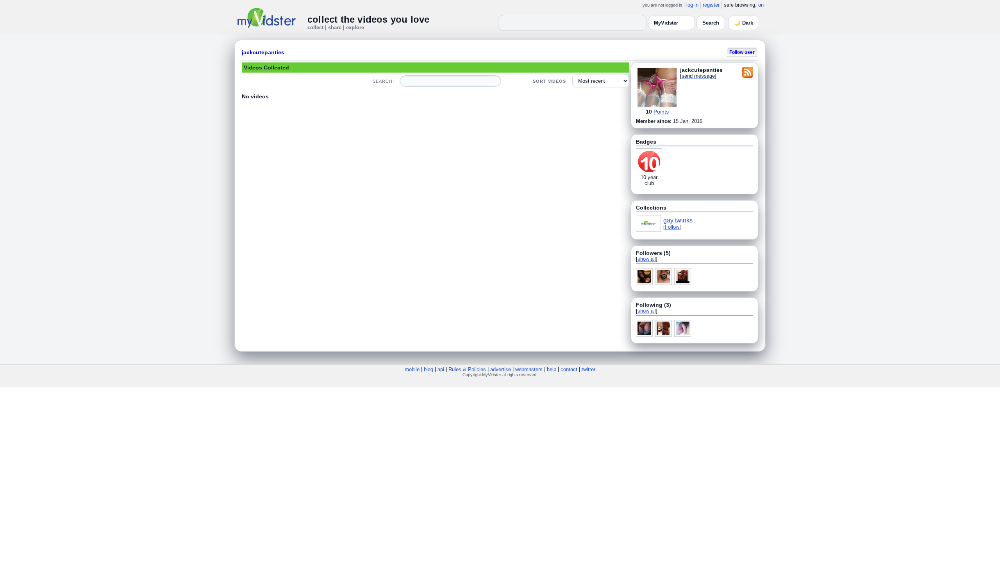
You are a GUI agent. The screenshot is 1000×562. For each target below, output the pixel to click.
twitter (588, 369)
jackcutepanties (263, 52)
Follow (672, 227)
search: (383, 81)
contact (569, 369)
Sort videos (549, 81)
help (551, 369)
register (711, 5)
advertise (500, 369)
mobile (412, 369)
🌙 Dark (743, 23)
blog (428, 369)
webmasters (529, 369)
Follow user (742, 52)
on (761, 5)
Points (661, 111)
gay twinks (678, 220)
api (441, 369)
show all (647, 259)
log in (692, 5)
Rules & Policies (467, 369)
